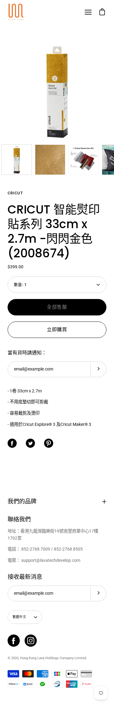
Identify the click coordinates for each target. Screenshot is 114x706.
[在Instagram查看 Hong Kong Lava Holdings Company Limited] (31, 641)
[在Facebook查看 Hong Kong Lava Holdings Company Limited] (14, 641)
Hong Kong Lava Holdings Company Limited (53, 658)
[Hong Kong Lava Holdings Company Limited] (17, 12)
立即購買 (57, 329)
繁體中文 (19, 617)
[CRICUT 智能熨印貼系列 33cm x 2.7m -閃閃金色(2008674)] (17, 159)
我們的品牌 (22, 501)
